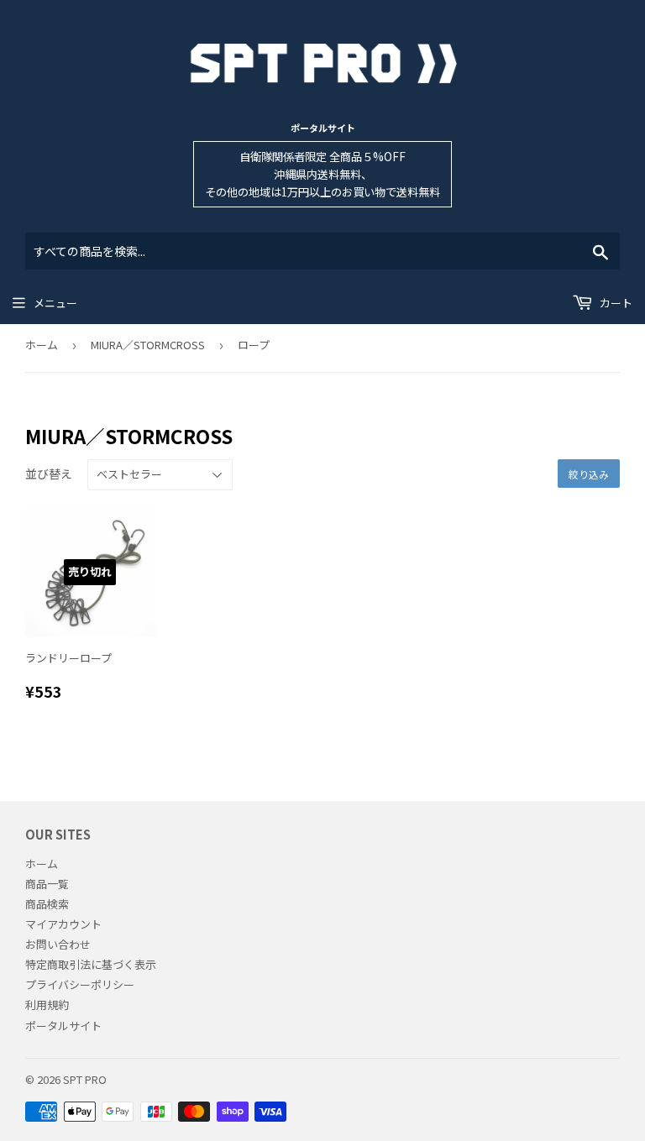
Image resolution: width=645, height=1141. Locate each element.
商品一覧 (47, 884)
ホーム (41, 345)
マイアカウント (63, 924)
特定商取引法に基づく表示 (90, 964)
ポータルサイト (323, 127)
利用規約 (47, 1005)
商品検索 (47, 904)
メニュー (55, 303)
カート (614, 303)
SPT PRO (85, 1079)
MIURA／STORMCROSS (148, 345)
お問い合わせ (58, 944)
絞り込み (589, 474)
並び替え (48, 473)
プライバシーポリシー (79, 984)
